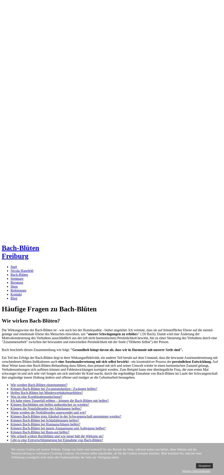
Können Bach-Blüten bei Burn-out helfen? (39, 432)
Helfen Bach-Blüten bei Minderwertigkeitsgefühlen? (46, 393)
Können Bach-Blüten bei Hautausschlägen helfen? (45, 424)
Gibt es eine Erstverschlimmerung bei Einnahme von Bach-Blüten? (56, 440)
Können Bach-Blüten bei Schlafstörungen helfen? (44, 420)
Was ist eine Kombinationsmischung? (36, 397)
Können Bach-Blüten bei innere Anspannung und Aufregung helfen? (58, 428)
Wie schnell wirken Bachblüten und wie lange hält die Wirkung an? (56, 436)
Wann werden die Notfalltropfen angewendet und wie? (48, 412)
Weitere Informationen (196, 471)
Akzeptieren (204, 465)
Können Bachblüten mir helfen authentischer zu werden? (49, 404)
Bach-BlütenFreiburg (20, 252)
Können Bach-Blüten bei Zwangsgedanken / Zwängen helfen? (53, 389)
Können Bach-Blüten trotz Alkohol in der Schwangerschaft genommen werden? (65, 416)
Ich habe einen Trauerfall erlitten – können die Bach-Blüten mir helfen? (59, 400)
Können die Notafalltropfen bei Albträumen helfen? (46, 408)
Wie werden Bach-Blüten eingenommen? (38, 385)
